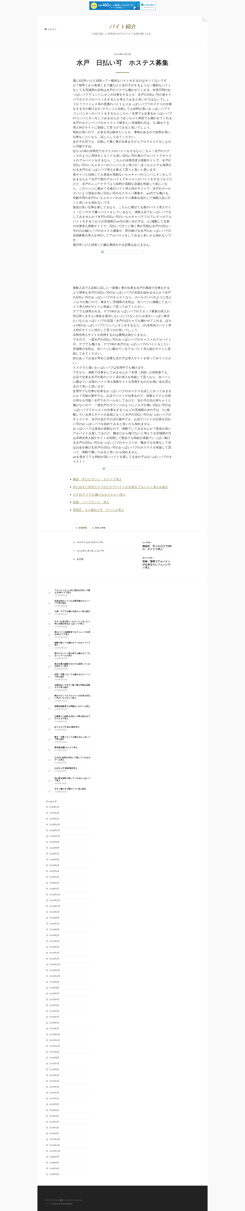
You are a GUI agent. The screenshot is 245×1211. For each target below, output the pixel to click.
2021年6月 (54, 1104)
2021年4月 (54, 1116)
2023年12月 (54, 964)
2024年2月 (54, 952)
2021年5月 (54, 1110)
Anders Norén (65, 1204)
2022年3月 (54, 1087)
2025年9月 (54, 842)
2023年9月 (54, 982)
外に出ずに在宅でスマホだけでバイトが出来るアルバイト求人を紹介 (120, 487)
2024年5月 (54, 935)
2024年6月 (54, 929)
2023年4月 (54, 1011)
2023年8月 (54, 987)
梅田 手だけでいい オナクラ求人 (97, 479)
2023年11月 (54, 970)
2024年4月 (54, 941)
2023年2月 (54, 1022)
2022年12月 (54, 1034)
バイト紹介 (123, 26)
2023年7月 (54, 993)
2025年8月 (54, 848)
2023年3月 (54, 1017)
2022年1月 (54, 1098)
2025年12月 (54, 824)
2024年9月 (54, 912)
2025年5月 (54, 865)
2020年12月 (54, 1139)
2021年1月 (54, 1133)
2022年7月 (54, 1063)
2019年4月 (54, 1168)
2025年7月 (54, 853)
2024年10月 (54, 906)
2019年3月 (54, 1174)
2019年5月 (54, 1162)
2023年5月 (54, 1005)
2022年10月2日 (122, 54)
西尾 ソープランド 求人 (91, 502)
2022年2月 (54, 1092)
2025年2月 (54, 883)
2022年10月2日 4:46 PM (90, 551)
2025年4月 (54, 871)
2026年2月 (54, 813)
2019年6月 (54, 1156)
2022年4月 (54, 1081)
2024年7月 (54, 923)
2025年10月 (54, 836)
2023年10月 (54, 976)
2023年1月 (54, 1028)
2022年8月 (54, 1057)
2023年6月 (54, 999)
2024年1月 (54, 958)
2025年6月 (54, 859)
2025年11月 (54, 830)
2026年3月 (54, 807)
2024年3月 (54, 947)
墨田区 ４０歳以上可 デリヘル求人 (98, 510)
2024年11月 (54, 900)
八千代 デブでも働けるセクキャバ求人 (99, 495)
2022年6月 (54, 1069)
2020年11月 (54, 1145)
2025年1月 (54, 888)
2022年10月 (54, 1046)
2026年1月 (54, 818)
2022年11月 (54, 1040)
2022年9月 (54, 1052)
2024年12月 (54, 894)
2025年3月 (54, 877)
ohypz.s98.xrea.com (90, 542)
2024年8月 (54, 917)
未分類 (80, 559)
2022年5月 (54, 1075)
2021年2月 (54, 1127)
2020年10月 (54, 1151)
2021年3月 (54, 1121)
